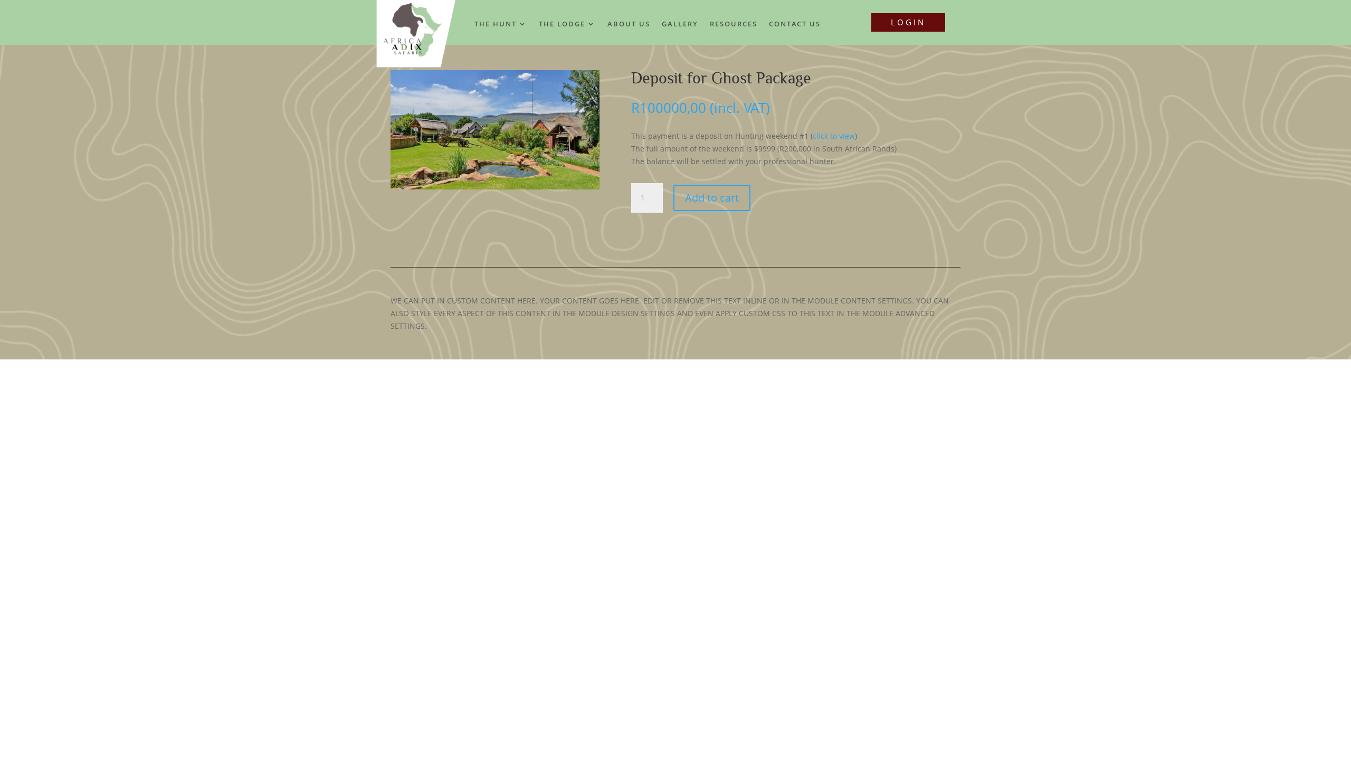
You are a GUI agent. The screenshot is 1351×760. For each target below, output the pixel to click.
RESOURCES (733, 24)
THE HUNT (495, 24)
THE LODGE (562, 24)
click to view (834, 136)
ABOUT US (628, 24)
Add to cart (712, 198)
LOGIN (908, 22)
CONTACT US (795, 24)
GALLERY (680, 24)
